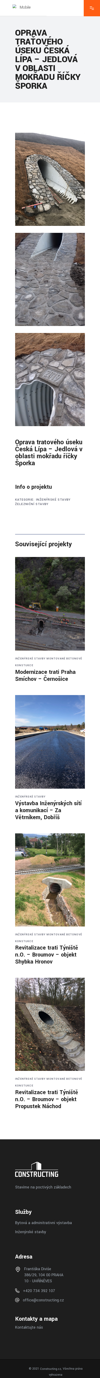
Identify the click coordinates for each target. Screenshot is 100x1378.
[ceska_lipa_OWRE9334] (50, 279)
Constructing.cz (50, 1369)
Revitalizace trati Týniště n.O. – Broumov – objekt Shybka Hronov (46, 955)
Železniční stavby (32, 504)
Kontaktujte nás (29, 1327)
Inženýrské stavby (53, 499)
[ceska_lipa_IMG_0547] (50, 179)
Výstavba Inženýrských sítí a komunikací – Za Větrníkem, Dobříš (48, 810)
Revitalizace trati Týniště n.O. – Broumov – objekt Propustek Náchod (46, 1099)
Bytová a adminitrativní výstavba (43, 1222)
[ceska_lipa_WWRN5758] (50, 379)
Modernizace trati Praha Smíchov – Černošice (45, 675)
